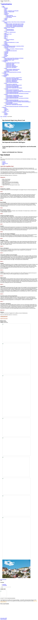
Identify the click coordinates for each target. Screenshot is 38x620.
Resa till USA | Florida (10, 63)
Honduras (6, 53)
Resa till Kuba (6, 71)
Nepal (5, 41)
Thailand (6, 44)
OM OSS (5, 114)
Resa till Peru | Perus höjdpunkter (12, 78)
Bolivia (5, 83)
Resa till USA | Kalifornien (11, 65)
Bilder (3, 164)
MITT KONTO (6, 111)
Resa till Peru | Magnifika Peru (11, 80)
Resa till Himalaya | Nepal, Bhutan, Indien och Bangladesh (14, 21)
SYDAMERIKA (4, 75)
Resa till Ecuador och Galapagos (12, 103)
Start (3, 6)
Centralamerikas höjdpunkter (11, 50)
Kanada (5, 68)
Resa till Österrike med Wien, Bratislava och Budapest (13, 58)
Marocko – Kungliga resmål (9, 11)
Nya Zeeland (6, 74)
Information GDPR (3, 618)
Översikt (3, 161)
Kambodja (6, 36)
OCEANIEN (5, 116)
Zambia (5, 20)
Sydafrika (6, 14)
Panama (5, 56)
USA (5, 61)
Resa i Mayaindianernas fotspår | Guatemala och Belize (14, 46)
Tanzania (5, 18)
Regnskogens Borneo (10, 29)
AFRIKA (3, 7)
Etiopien (5, 8)
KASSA (5, 110)
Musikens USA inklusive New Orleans (12, 62)
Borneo (5, 28)
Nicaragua (6, 55)
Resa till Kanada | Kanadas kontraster (13, 69)
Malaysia (5, 38)
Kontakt (5, 112)
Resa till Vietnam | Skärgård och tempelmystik (14, 25)
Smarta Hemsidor (3, 619)
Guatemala (6, 52)
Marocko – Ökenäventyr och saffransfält (11, 10)
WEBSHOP (4, 107)
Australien (6, 73)
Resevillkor (6, 113)
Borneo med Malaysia (10, 30)
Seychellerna (6, 13)
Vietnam (5, 22)
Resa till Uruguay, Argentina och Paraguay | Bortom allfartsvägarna (18, 91)
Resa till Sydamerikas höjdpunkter (12, 82)
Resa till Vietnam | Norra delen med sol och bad (14, 24)
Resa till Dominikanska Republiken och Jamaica (12, 72)
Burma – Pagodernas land (11, 32)
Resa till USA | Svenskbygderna (11, 66)
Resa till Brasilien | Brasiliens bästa (12, 95)
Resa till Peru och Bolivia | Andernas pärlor (14, 77)
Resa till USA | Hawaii (10, 64)
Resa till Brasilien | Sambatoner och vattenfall (14, 90)
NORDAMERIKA (5, 60)
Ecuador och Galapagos (8, 102)
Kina (5, 37)
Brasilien (6, 94)
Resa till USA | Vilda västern (11, 67)
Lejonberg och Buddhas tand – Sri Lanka (11, 42)
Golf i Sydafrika (9, 17)
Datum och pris (5, 163)
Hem (1, 116)
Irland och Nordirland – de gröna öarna (11, 59)
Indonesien (6, 34)
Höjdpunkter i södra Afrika (11, 16)
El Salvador (6, 51)
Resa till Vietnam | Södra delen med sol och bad (14, 23)
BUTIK (5, 108)
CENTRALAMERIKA (5, 45)
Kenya (5, 9)
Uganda (5, 19)
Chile (5, 105)
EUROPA (3, 57)
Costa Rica (6, 47)
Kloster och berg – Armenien (9, 27)
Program (3, 162)
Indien (5, 33)
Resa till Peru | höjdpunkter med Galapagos (14, 79)
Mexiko (5, 54)
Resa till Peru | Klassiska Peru (11, 81)
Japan (5, 35)
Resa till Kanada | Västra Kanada (12, 70)
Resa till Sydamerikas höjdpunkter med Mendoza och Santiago (17, 93)
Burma (5, 31)
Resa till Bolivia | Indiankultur (11, 84)
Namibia (5, 12)
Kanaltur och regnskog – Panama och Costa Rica (14, 48)
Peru (5, 76)
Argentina (6, 88)
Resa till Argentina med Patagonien (12, 89)
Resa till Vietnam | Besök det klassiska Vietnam (14, 26)
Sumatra (5, 43)
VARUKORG (6, 109)
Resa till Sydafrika (9, 15)
